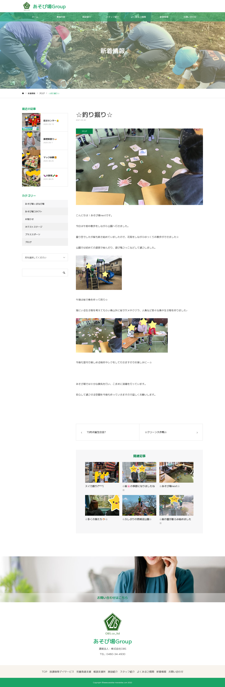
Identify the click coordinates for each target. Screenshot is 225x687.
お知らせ (29, 219)
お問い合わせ (190, 16)
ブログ (84, 131)
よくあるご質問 (138, 16)
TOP (44, 671)
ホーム (35, 16)
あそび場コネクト (33, 211)
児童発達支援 (83, 671)
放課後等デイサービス (62, 671)
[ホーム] (23, 93)
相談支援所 (99, 671)
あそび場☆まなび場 (34, 203)
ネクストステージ (33, 226)
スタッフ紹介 (112, 16)
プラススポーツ (32, 234)
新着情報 (164, 16)
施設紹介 (86, 16)
